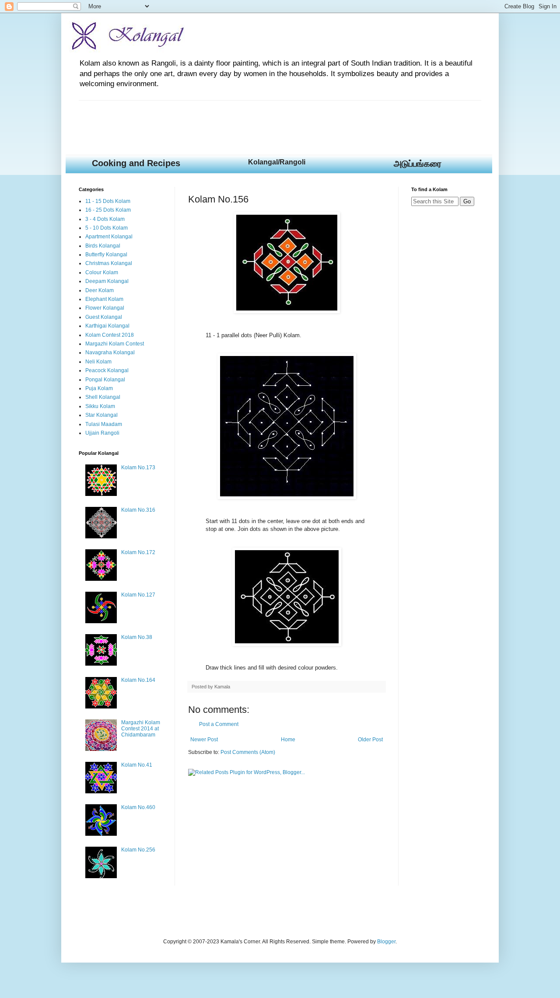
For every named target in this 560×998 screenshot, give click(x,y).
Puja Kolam (99, 388)
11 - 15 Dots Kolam (107, 201)
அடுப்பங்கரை (417, 163)
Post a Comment (218, 724)
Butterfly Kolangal (106, 254)
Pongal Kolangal (105, 380)
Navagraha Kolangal (110, 352)
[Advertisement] (238, 120)
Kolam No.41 (136, 765)
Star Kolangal (101, 415)
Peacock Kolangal (107, 370)
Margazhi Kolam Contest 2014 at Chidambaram (140, 728)
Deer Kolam (99, 290)
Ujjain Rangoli (102, 433)
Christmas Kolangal (108, 263)
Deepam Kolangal (107, 281)
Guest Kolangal (103, 317)
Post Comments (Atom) (247, 752)
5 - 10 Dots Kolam (106, 228)
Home (288, 739)
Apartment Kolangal (109, 237)
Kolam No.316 (138, 510)
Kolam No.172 (138, 552)
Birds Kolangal (102, 246)
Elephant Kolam (104, 299)
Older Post (370, 739)
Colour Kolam (101, 272)
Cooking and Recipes (136, 163)
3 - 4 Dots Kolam (105, 219)
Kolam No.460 (138, 807)
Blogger (386, 942)
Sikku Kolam (100, 406)
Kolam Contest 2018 (109, 335)
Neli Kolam (98, 362)
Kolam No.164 (138, 680)
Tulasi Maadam (103, 424)
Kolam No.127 (138, 595)
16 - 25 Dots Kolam (108, 210)
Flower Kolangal (104, 308)
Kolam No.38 (136, 637)
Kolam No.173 (138, 467)
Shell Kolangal (102, 397)
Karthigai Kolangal (107, 326)
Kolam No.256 (138, 850)
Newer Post (204, 739)
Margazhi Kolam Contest (114, 344)
